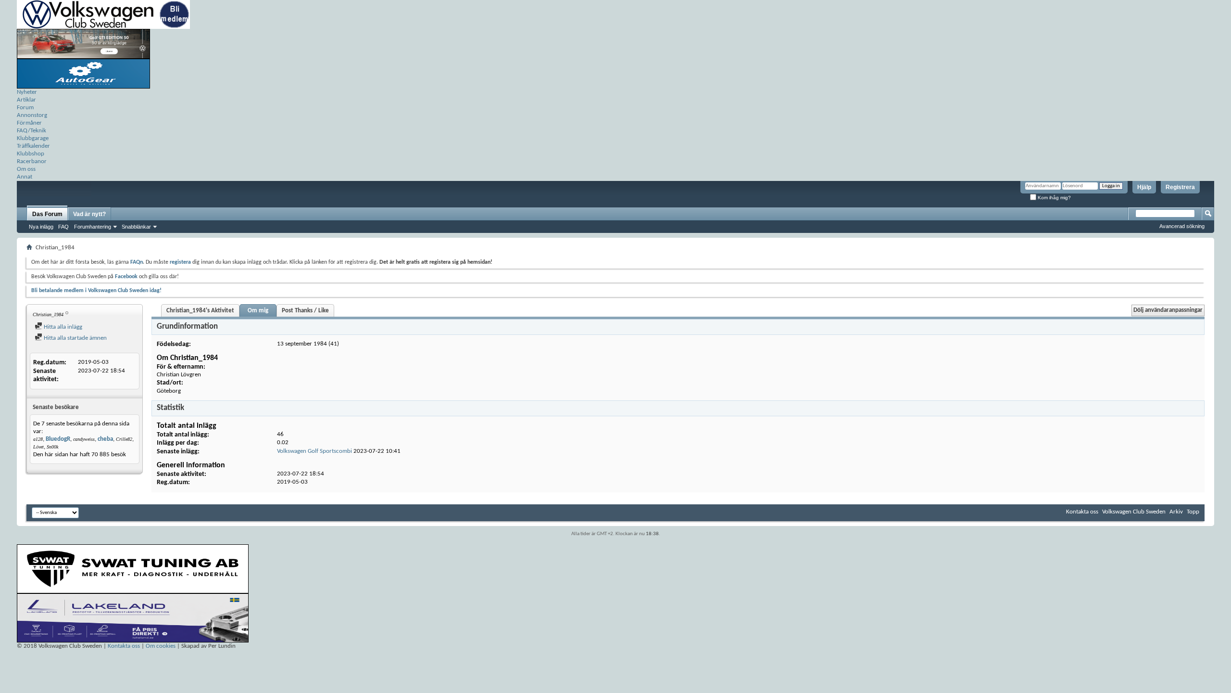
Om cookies (161, 646)
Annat (24, 177)
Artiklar (26, 100)
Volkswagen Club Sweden (1134, 512)
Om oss (26, 169)
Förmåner (29, 123)
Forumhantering (92, 227)
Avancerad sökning (1182, 226)
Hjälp (1144, 187)
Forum (25, 107)
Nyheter (27, 92)
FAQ (63, 227)
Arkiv (1176, 512)
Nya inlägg (41, 227)
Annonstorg (32, 115)
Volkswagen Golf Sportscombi (314, 451)
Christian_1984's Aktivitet (200, 311)
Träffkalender (33, 146)
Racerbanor (32, 161)
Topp (1193, 512)
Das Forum (47, 214)
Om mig (258, 311)
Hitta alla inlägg (62, 327)
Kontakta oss (1082, 512)
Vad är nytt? (89, 214)
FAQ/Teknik (31, 131)
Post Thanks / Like (305, 311)
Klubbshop (30, 154)
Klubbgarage (33, 138)
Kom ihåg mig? (1053, 197)
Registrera (1180, 187)
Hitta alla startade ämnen (74, 338)
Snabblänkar (136, 227)
